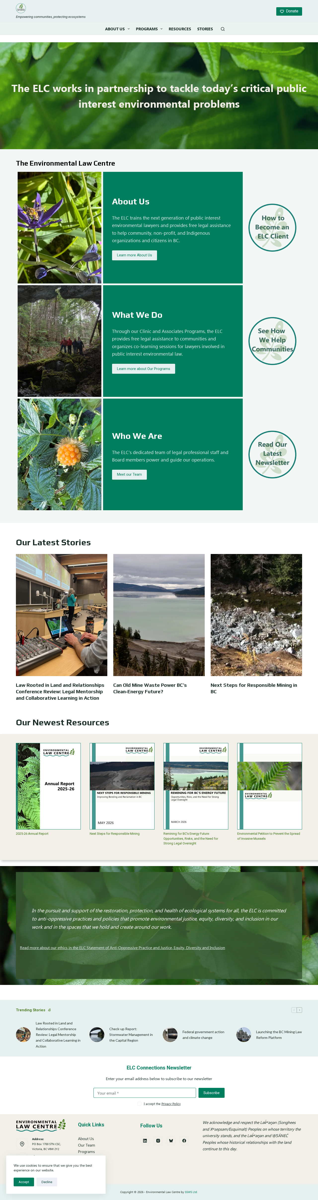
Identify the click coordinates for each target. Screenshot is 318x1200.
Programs (147, 28)
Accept (24, 1182)
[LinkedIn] (145, 1141)
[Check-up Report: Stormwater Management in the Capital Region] (96, 1034)
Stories (205, 28)
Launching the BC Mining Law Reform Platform (279, 1035)
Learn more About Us (134, 255)
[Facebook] (184, 1141)
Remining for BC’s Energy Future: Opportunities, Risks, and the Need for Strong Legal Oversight (190, 838)
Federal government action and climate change (203, 1035)
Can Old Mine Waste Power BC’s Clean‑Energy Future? (150, 688)
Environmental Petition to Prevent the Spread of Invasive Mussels (268, 836)
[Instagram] (158, 1141)
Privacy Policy (171, 1104)
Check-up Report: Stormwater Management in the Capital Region (131, 1034)
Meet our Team (129, 474)
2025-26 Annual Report (32, 833)
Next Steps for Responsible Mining (115, 833)
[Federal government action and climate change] (170, 1034)
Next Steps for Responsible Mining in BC (254, 688)
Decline (46, 1182)
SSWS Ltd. (191, 1192)
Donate (292, 11)
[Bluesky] (171, 1141)
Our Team (86, 1145)
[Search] (223, 29)
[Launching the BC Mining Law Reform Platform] (243, 1034)
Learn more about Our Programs (143, 369)
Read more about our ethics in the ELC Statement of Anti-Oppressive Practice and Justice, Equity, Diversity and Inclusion (122, 947)
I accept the (162, 1104)
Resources (180, 28)
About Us (115, 28)
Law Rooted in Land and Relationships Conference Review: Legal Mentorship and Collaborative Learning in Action (60, 691)
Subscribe (211, 1093)
